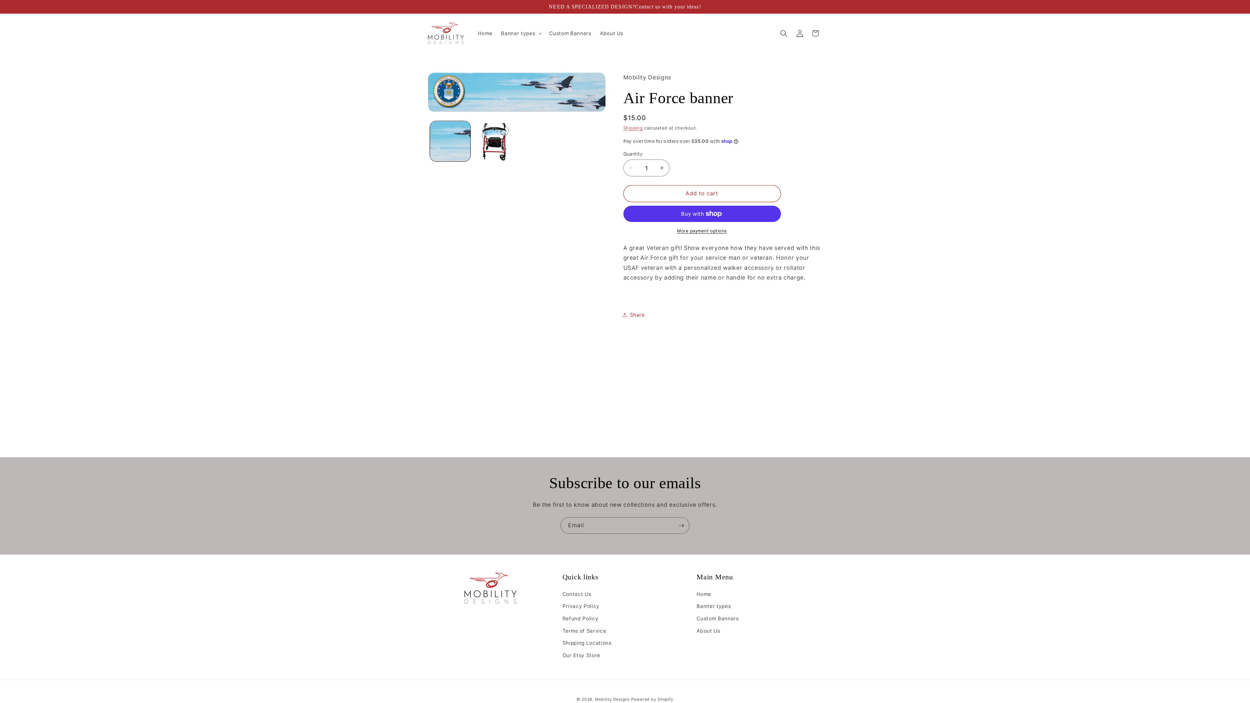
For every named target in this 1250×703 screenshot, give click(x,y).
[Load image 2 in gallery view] (494, 141)
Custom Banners (718, 618)
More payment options (702, 230)
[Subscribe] (681, 525)
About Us (708, 631)
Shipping (633, 128)
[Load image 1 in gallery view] (450, 141)
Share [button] (637, 315)
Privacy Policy (581, 606)
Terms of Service (584, 631)
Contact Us (576, 594)
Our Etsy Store (581, 655)
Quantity (633, 154)
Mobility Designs (612, 699)
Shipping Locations (587, 643)
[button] (521, 33)
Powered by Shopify (652, 699)
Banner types (714, 606)
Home (704, 594)
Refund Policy (580, 618)
